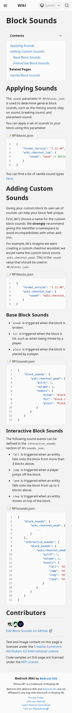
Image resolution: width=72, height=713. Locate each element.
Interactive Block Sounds (31, 63)
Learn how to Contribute (36, 705)
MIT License (29, 662)
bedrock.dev (50, 689)
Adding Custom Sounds (27, 51)
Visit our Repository (34, 708)
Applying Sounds (22, 46)
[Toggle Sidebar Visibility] (5, 5)
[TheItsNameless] (15, 624)
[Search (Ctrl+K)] (66, 5)
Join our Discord (36, 701)
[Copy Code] (60, 142)
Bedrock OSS (48, 678)
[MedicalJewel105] (10, 624)
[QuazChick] (20, 624)
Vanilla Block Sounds (25, 75)
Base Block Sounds (27, 57)
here (9, 178)
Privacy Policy (36, 697)
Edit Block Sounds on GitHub (27, 631)
